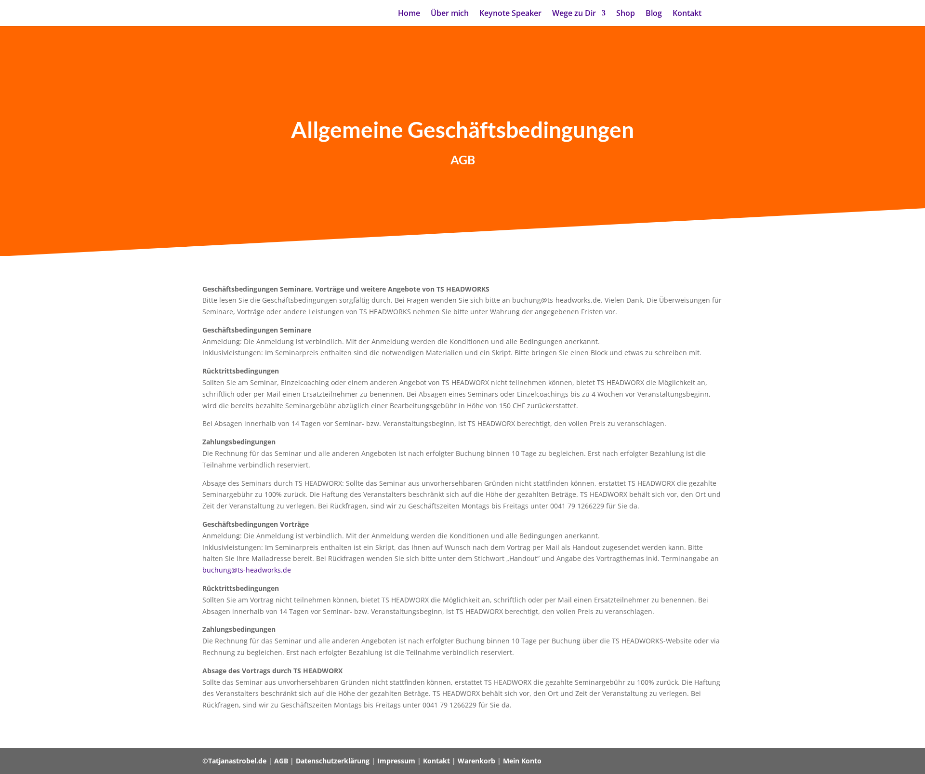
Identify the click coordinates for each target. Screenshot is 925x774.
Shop (625, 14)
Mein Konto (522, 760)
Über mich (450, 14)
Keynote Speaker (510, 14)
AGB (281, 760)
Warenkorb (476, 760)
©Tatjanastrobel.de (234, 760)
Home (409, 14)
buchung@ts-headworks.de (246, 569)
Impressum (396, 760)
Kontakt (687, 14)
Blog (654, 14)
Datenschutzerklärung (333, 760)
